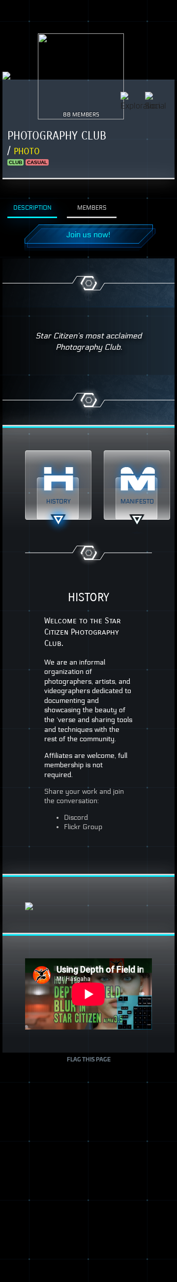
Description (32, 207)
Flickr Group (83, 827)
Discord (76, 817)
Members (92, 207)
